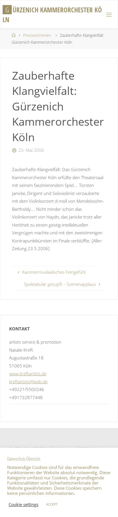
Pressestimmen (37, 35)
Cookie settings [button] (23, 504)
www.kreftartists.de (27, 373)
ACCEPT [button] (52, 504)
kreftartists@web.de (28, 381)
